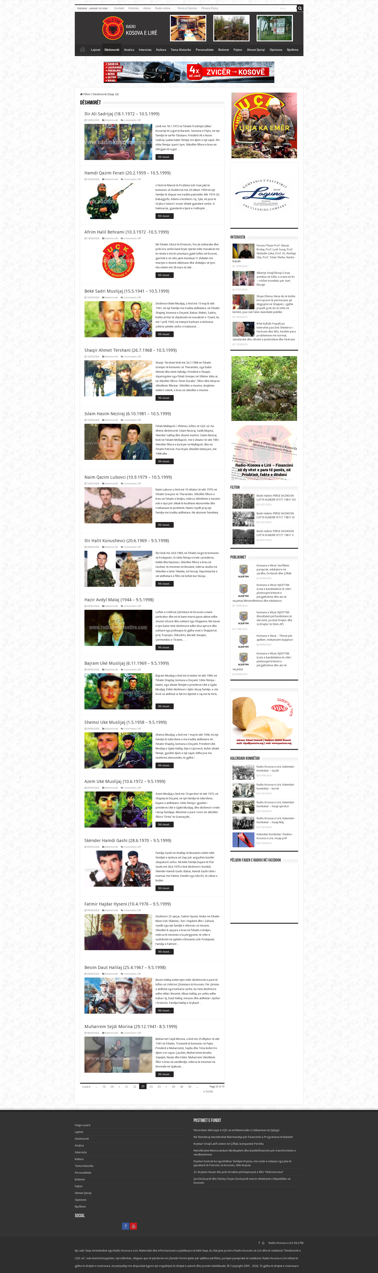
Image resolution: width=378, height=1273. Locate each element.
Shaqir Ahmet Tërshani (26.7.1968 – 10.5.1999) (130, 350)
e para (86, 1086)
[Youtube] (133, 1226)
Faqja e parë (82, 49)
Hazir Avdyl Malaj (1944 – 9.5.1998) (119, 599)
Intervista (145, 49)
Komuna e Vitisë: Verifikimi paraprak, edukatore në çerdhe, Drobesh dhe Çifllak (274, 569)
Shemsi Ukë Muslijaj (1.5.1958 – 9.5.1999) (125, 722)
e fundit (208, 1091)
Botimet (223, 49)
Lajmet (95, 49)
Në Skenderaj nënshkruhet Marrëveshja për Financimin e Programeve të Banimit (243, 1137)
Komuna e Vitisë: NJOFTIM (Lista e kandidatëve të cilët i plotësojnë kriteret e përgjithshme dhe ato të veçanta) (262, 661)
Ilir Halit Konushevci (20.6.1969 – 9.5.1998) (126, 540)
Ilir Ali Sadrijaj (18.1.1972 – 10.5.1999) (121, 113)
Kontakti (119, 8)
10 (103, 1086)
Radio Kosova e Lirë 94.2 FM (286, 1243)
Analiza (129, 49)
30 (173, 1086)
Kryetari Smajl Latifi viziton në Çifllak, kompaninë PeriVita (229, 1143)
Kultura (161, 49)
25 (159, 1086)
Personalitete (205, 49)
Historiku (133, 8)
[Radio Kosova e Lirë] (189, 28)
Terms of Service (187, 8)
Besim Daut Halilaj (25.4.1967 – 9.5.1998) (125, 967)
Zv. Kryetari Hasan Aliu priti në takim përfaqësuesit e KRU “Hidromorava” (239, 1172)
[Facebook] (125, 1226)
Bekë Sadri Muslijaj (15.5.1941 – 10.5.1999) (126, 291)
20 (112, 1086)
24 (150, 1086)
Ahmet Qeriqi (256, 49)
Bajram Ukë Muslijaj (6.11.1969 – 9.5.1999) (126, 663)
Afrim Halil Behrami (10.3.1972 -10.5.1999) (126, 232)
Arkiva (147, 8)
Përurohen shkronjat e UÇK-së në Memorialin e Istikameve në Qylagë (236, 1130)
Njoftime (292, 49)
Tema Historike (181, 49)
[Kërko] (300, 8)
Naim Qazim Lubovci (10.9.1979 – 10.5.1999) (128, 477)
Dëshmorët (112, 49)
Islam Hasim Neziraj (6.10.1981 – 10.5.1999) (127, 413)
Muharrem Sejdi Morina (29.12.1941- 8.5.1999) (130, 1026)
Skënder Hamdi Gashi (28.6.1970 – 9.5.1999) (127, 840)
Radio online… (164, 8)
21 (126, 1086)
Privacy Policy (209, 8)
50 (189, 1086)
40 (181, 1086)
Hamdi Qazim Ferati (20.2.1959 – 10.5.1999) (127, 173)
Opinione (276, 49)
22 (134, 1086)
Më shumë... (164, 156)
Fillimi (86, 94)
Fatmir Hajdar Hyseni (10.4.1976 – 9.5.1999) (127, 904)
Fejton (238, 49)
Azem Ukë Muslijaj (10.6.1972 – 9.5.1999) (124, 781)
